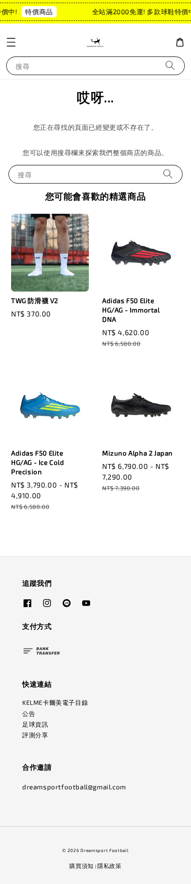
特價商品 (37, 12)
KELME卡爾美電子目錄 (55, 702)
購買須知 (81, 865)
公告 (28, 713)
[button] (11, 42)
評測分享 (35, 735)
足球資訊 (35, 724)
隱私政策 (109, 865)
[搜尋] (170, 65)
